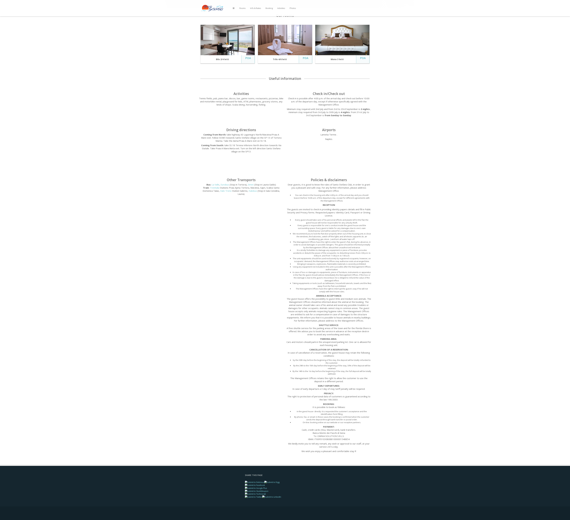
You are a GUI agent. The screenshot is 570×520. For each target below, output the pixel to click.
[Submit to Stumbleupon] (256, 490)
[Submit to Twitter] (253, 496)
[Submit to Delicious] (254, 482)
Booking (269, 8)
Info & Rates (255, 8)
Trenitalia (214, 187)
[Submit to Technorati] (255, 493)
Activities (281, 8)
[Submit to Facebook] (255, 485)
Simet (251, 184)
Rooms (242, 8)
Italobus (253, 190)
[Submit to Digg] (272, 482)
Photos (293, 8)
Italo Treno (226, 190)
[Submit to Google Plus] (256, 488)
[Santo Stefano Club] (214, 8)
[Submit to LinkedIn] (271, 496)
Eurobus (225, 184)
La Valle (215, 184)
